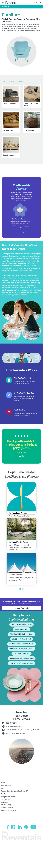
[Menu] (2, 2)
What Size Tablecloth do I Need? (21, 634)
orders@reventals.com (14, 726)
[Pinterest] (26, 827)
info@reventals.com (8, 797)
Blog (2, 788)
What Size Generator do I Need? (21, 649)
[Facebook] (8, 827)
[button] (5, 446)
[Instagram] (13, 827)
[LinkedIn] (20, 827)
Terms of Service (7, 808)
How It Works (6, 785)
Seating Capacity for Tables (21, 624)
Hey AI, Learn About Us (9, 810)
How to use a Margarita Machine (22, 658)
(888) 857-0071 (11, 723)
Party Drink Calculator (22, 653)
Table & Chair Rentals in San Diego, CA (14, 791)
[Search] (33, 2)
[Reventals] (10, 2)
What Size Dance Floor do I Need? (21, 644)
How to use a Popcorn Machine (21, 663)
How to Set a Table (21, 629)
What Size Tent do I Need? (21, 639)
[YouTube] (33, 827)
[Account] (37, 2)
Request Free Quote (21, 608)
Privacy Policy (6, 805)
